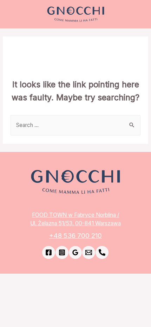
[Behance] (102, 252)
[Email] (88, 252)
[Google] (75, 252)
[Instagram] (61, 252)
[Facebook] (48, 252)
